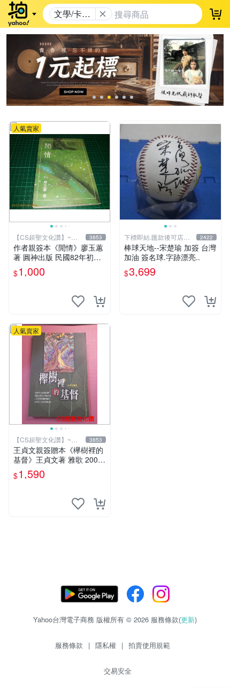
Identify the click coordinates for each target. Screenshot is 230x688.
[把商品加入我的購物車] (99, 301)
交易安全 (118, 671)
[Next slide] (103, 171)
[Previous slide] (16, 171)
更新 (188, 619)
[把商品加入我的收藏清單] (78, 301)
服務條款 (69, 645)
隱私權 (105, 645)
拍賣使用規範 (149, 645)
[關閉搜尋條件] (103, 14)
